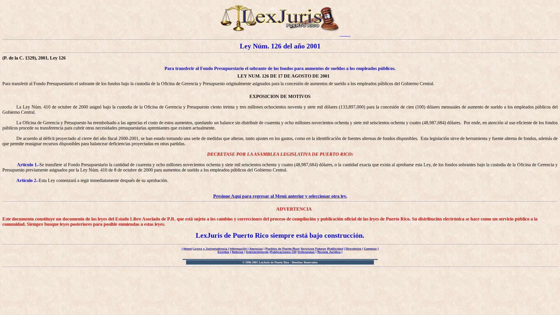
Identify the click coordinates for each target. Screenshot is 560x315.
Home (187, 248)
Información (238, 248)
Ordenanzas (306, 251)
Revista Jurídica (329, 251)
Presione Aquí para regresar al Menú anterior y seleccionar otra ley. (280, 196)
